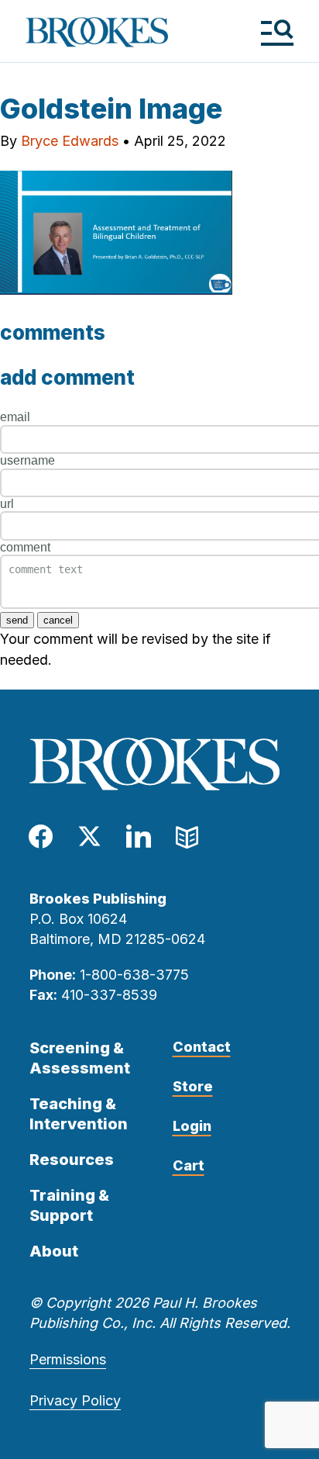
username (27, 460)
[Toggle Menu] (276, 32)
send (17, 620)
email (15, 417)
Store (193, 1086)
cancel (58, 620)
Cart (188, 1165)
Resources (71, 1159)
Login (192, 1126)
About (53, 1251)
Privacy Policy (75, 1400)
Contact (202, 1047)
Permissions (67, 1359)
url (7, 503)
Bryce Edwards (69, 141)
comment (25, 547)
